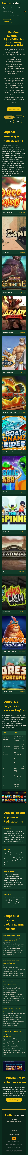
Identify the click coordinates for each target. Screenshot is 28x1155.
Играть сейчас (14, 109)
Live (10, 121)
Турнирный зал (14, 16)
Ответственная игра (14, 1135)
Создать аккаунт (14, 1100)
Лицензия (14, 1130)
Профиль (7, 21)
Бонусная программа (17, 12)
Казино (9, 117)
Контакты (22, 8)
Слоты (19, 117)
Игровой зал (6, 8)
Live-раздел (6, 12)
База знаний (15, 8)
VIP (18, 121)
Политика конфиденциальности (14, 1120)
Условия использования (14, 1126)
